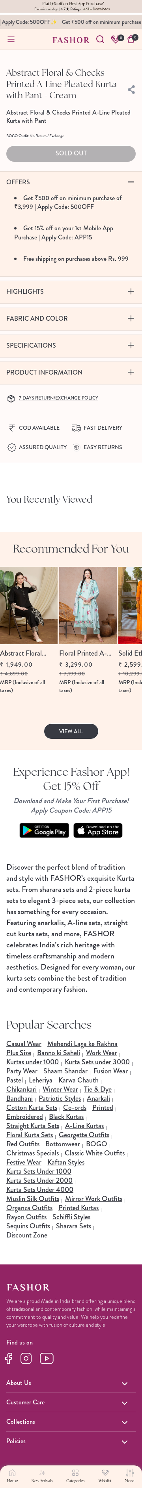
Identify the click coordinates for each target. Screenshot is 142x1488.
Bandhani (19, 1098)
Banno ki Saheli (58, 1053)
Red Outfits (22, 1144)
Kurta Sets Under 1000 (38, 1171)
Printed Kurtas (78, 1208)
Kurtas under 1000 (32, 1062)
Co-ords (74, 1107)
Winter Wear (60, 1089)
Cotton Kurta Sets (31, 1107)
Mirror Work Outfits (93, 1198)
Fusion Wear (110, 1071)
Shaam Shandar (65, 1071)
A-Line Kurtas (84, 1126)
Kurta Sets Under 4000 (39, 1189)
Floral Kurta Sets (29, 1135)
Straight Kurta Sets (32, 1126)
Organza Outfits (29, 1208)
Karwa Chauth (78, 1080)
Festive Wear (23, 1162)
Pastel (14, 1080)
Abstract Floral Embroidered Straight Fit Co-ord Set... (28, 653)
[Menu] (11, 39)
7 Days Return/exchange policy (58, 398)
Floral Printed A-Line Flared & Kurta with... (86, 653)
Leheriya (40, 1080)
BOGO (96, 1144)
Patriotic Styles (60, 1098)
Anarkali (98, 1098)
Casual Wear (23, 1044)
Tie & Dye (98, 1089)
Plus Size (18, 1053)
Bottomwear (62, 1144)
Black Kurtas (66, 1116)
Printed (102, 1107)
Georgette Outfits (84, 1135)
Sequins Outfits (28, 1226)
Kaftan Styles (65, 1162)
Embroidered (24, 1116)
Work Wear (101, 1053)
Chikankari (21, 1089)
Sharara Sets (73, 1226)
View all (71, 731)
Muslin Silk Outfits (32, 1198)
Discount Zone (26, 1235)
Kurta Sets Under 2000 (39, 1180)
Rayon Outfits (26, 1217)
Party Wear (21, 1071)
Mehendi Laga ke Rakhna (82, 1044)
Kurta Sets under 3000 (97, 1062)
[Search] (100, 39)
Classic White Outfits (95, 1153)
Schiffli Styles (71, 1217)
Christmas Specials (32, 1153)
